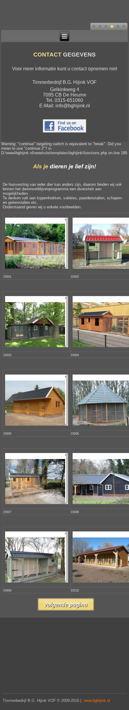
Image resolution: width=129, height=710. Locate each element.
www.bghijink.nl (97, 700)
